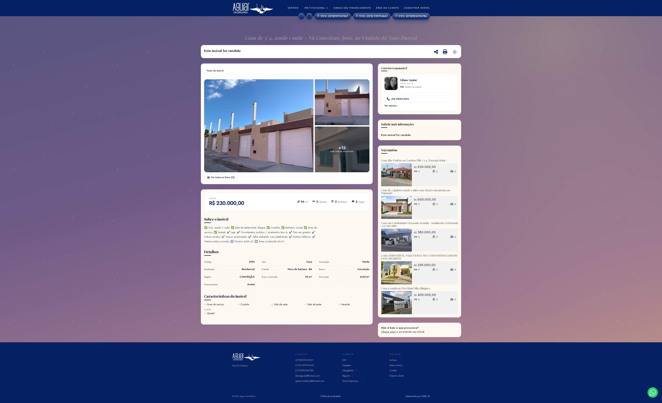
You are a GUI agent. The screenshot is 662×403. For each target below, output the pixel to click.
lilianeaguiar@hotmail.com (307, 375)
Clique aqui (388, 332)
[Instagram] (301, 16)
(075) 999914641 (373, 16)
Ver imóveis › (391, 105)
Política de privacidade (330, 396)
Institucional (314, 8)
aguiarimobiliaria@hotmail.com (309, 381)
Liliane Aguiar (408, 80)
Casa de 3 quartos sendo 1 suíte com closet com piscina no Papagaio (415, 191)
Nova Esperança (352, 381)
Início (207, 23)
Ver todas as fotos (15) (223, 177)
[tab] (215, 70)
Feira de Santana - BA (239, 23)
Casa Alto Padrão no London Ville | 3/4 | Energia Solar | (414, 160)
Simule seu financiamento (352, 8)
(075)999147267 (334, 16)
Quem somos (395, 365)
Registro (348, 375)
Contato (393, 370)
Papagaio (348, 365)
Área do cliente (387, 8)
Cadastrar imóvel (417, 8)
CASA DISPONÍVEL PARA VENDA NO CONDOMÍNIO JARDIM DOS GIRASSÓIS (419, 257)
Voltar (456, 23)
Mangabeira (349, 370)
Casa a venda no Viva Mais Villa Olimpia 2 (405, 288)
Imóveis (293, 8)
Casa (259, 23)
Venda (219, 23)
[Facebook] (309, 16)
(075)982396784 (412, 16)
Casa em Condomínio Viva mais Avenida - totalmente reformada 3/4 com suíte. (419, 224)
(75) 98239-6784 (400, 99)
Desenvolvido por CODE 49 (418, 396)
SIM (346, 360)
